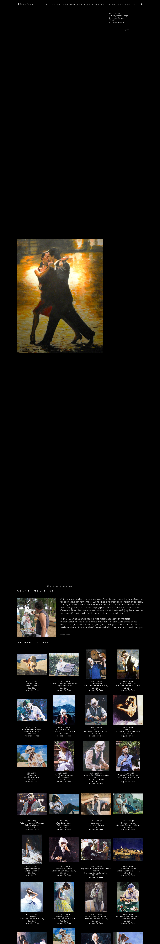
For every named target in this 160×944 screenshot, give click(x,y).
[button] (99, 4)
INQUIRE (126, 30)
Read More (65, 635)
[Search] (142, 4)
